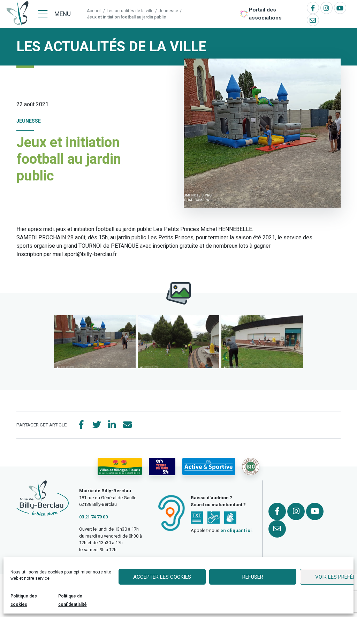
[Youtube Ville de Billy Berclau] (340, 8)
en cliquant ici (236, 530)
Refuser (252, 577)
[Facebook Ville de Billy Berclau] (313, 8)
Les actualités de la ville (130, 10)
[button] (95, 341)
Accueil (94, 10)
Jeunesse (168, 10)
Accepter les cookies (162, 577)
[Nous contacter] (313, 20)
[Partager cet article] (127, 425)
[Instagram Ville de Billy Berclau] (326, 8)
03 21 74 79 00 (93, 516)
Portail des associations (265, 14)
